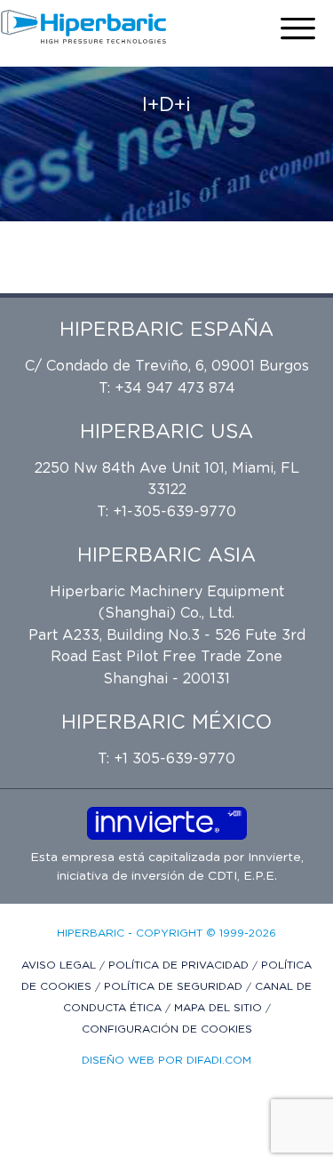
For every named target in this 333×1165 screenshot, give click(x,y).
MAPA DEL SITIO (220, 1007)
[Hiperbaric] (84, 26)
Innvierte (272, 857)
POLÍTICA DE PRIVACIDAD (180, 965)
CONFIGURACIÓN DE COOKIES (167, 1029)
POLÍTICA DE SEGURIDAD (175, 986)
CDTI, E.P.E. (242, 876)
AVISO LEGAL (60, 965)
